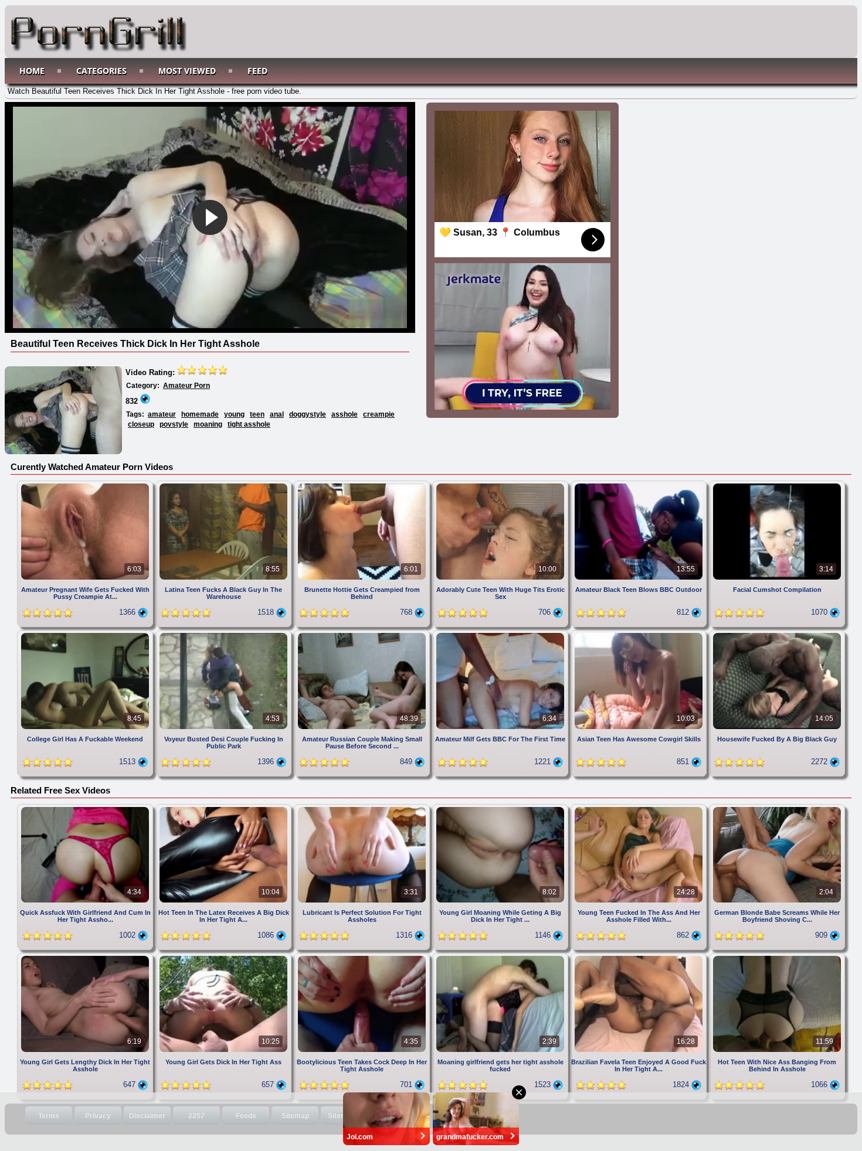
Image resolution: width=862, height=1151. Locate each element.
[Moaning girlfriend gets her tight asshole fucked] (501, 957)
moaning (208, 424)
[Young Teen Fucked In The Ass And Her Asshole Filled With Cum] (640, 808)
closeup (141, 424)
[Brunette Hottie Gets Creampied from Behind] (363, 485)
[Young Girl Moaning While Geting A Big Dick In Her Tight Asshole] (501, 808)
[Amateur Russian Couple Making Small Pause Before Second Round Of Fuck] (363, 634)
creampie (379, 414)
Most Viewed (187, 70)
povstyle (173, 424)
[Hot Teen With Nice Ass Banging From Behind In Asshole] (777, 957)
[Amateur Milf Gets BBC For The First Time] (501, 634)
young (234, 414)
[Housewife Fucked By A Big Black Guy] (777, 634)
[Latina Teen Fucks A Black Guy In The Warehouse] (224, 485)
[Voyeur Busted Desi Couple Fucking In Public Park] (224, 634)
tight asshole (249, 424)
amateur (162, 414)
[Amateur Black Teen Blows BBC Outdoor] (640, 485)
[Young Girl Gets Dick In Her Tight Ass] (224, 957)
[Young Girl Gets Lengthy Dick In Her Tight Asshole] (86, 957)
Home (32, 70)
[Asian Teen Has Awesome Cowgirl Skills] (640, 634)
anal (277, 414)
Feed (257, 70)
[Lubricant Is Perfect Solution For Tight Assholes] (363, 808)
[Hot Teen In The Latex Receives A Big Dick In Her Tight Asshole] (224, 808)
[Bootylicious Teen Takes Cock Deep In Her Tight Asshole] (363, 957)
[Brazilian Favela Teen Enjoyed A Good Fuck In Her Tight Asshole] (640, 957)
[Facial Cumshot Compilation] (777, 485)
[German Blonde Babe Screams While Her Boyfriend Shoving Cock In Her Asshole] (777, 808)
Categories (101, 70)
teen (257, 414)
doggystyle (307, 414)
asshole (344, 414)
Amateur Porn (186, 386)
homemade (200, 414)
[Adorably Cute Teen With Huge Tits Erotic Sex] (501, 485)
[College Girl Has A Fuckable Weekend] (86, 634)
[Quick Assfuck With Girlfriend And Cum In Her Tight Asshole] (86, 808)
